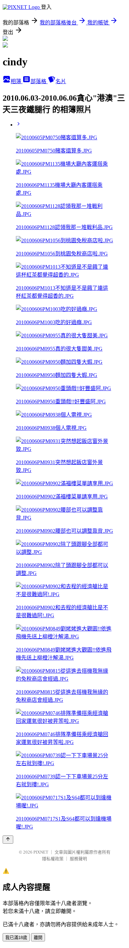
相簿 (16, 81)
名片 (61, 81)
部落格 (39, 81)
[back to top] (8, 839)
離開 (38, 937)
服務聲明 (78, 858)
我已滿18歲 (16, 937)
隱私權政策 (53, 858)
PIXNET (40, 852)
